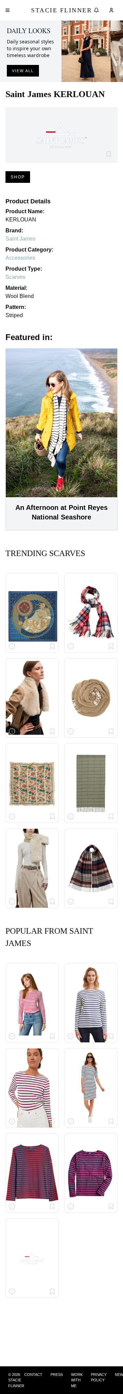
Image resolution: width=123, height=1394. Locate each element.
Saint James (20, 239)
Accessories (20, 258)
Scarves (15, 277)
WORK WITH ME (77, 1380)
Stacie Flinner (61, 10)
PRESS (57, 1374)
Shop (18, 177)
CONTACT (33, 1374)
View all (23, 71)
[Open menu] (7, 10)
